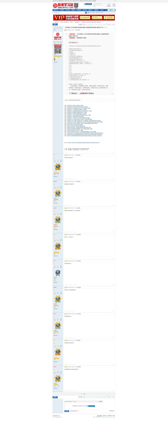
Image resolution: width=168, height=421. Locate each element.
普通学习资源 (67, 0)
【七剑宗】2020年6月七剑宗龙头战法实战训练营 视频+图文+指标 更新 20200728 (83, 142)
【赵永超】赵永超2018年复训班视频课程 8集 (76, 126)
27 (57, 318)
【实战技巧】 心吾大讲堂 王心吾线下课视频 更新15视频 (78, 117)
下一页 (112, 24)
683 (60, 345)
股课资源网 (94, 0)
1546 (61, 160)
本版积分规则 (111, 410)
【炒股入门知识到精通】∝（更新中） (67, 22)
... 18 (103, 24)
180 (57, 371)
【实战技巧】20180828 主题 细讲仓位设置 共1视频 (77, 106)
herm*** (55, 340)
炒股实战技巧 (77, 22)
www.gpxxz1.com (55, 415)
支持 (71, 178)
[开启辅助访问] (113, 1)
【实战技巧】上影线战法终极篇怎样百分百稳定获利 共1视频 (79, 110)
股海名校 (90, 0)
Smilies (75, 401)
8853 (58, 41)
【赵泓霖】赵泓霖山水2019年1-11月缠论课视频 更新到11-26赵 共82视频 (81, 131)
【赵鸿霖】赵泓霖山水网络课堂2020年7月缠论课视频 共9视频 (78, 148)
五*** (55, 155)
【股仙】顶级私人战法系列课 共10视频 (75, 124)
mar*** (55, 313)
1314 (61, 265)
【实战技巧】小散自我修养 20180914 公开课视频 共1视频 (78, 108)
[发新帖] (55, 24)
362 (60, 292)
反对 (75, 178)
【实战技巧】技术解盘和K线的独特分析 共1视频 (77, 112)
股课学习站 (53, 22)
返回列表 (80, 24)
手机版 (113, 415)
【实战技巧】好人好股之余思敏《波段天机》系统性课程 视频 (79, 119)
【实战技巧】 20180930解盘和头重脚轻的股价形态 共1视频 (79, 115)
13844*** (55, 287)
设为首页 (54, 0)
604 (60, 318)
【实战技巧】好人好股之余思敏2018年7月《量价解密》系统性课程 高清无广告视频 (84, 120)
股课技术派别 (82, 0)
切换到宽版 (115, 1)
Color (66, 401)
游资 (90, 12)
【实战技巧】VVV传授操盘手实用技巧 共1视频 (76, 109)
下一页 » (84, 394)
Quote (71, 401)
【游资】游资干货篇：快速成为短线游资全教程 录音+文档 (79, 127)
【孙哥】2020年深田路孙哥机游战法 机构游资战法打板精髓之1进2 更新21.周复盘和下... (84, 135)
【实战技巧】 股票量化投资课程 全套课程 (75, 116)
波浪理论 (97, 12)
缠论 (100, 12)
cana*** (55, 366)
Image (68, 401)
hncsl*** (55, 208)
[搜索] (86, 12)
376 (60, 213)
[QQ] (99, 415)
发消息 (56, 62)
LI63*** (55, 234)
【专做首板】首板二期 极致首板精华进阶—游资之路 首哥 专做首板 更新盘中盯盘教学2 (84, 134)
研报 (102, 12)
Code (73, 401)
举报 (113, 152)
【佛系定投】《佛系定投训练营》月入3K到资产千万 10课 (78, 149)
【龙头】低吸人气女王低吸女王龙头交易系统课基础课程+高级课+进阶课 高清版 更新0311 (85, 132)
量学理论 (77, 0)
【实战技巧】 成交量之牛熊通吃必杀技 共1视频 (76, 113)
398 (60, 371)
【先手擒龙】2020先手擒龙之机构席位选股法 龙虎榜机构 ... (91, 22)
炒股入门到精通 (72, 0)
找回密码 (114, 4)
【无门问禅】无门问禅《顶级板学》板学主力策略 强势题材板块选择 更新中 (82, 123)
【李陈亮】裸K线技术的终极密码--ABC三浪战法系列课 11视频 (79, 128)
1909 (61, 239)
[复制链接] (105, 27)
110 (57, 292)
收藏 (57, 0)
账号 (94, 4)
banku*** (55, 181)
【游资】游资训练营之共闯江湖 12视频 (75, 130)
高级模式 (100, 401)
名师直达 (86, 0)
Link (70, 401)
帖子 (82, 12)
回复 (79, 100)
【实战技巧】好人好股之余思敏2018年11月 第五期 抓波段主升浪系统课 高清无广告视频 (85, 121)
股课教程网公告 (61, 0)
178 (60, 186)
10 (100, 24)
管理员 (55, 54)
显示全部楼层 (78, 155)
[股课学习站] (65, 8)
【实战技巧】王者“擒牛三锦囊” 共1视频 (75, 105)
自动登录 (109, 4)
